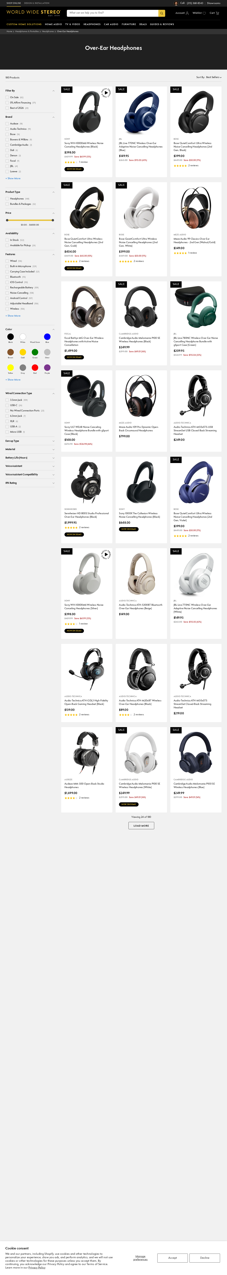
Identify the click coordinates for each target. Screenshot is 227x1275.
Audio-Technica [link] (20, 129)
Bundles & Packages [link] (23, 204)
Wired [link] (16, 261)
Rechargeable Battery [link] (24, 287)
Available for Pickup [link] (23, 245)
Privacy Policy (36, 1267)
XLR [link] (14, 421)
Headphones (48, 31)
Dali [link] (14, 150)
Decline (204, 1258)
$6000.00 (34, 225)
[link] (10, 338)
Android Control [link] (21, 298)
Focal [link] (14, 161)
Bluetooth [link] (18, 277)
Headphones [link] (19, 199)
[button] (214, 13)
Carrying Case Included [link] (24, 272)
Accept (172, 1258)
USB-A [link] (15, 426)
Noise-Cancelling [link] (22, 293)
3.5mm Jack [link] (19, 400)
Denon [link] (15, 155)
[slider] (7, 220)
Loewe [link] (15, 171)
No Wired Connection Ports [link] (27, 411)
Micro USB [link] (17, 432)
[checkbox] (7, 97)
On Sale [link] (16, 97)
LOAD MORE (141, 826)
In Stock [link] (17, 240)
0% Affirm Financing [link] (23, 103)
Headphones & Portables (27, 31)
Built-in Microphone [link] (23, 266)
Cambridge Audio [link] (21, 145)
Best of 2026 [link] (19, 108)
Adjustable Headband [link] (24, 303)
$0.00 (24, 225)
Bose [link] (15, 134)
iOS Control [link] (19, 282)
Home (9, 31)
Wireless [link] (17, 309)
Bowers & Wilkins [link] (21, 140)
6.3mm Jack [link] (18, 416)
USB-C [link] (16, 405)
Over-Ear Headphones (68, 31)
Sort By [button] (200, 77)
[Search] (161, 13)
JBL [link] (14, 166)
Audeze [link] (16, 124)
